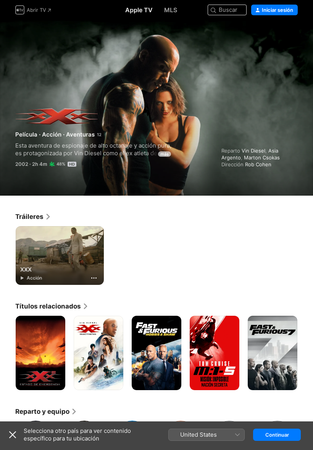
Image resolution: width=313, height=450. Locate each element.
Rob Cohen (258, 164)
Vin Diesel (253, 151)
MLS (170, 10)
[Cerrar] (12, 434)
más (164, 154)
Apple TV (139, 10)
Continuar (277, 435)
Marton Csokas (262, 157)
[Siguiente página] (305, 353)
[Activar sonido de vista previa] (292, 35)
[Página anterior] (7, 353)
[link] (33, 216)
